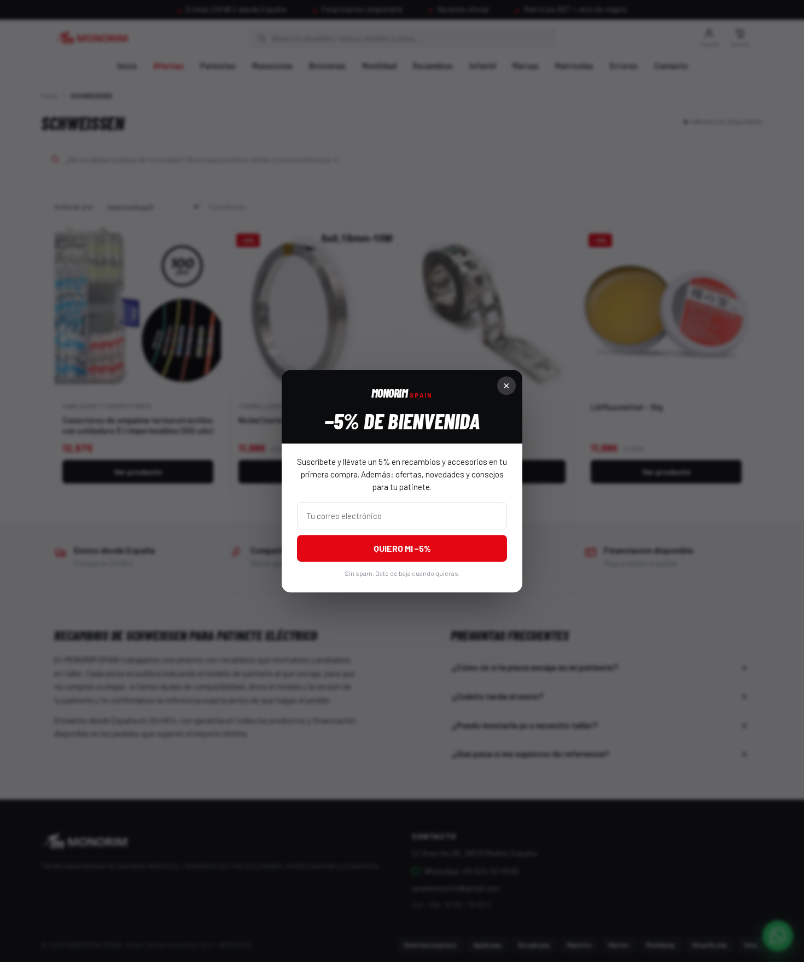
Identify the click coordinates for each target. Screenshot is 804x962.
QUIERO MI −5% (402, 548)
